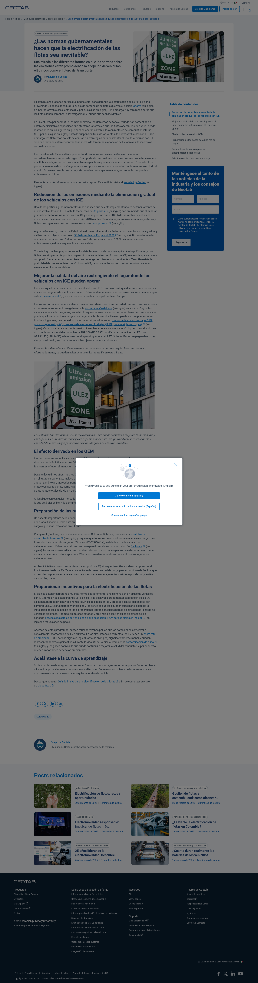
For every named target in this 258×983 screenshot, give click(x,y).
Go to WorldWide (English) (129, 495)
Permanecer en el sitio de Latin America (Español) (129, 506)
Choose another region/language (129, 515)
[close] (176, 465)
